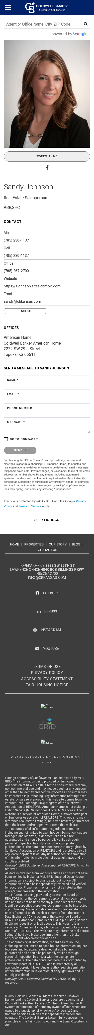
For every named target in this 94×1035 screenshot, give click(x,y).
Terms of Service (30, 506)
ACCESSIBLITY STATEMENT (47, 679)
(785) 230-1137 (16, 240)
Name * (13, 380)
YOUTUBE (51, 648)
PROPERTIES (34, 544)
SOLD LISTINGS (46, 520)
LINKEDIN (50, 611)
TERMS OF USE (47, 666)
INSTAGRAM (50, 630)
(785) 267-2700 (16, 271)
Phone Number (19, 408)
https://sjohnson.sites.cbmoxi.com (32, 286)
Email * (13, 394)
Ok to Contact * (24, 439)
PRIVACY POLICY (47, 672)
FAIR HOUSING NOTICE (47, 685)
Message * (16, 422)
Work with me (47, 156)
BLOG (76, 544)
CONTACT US (47, 550)
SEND (19, 450)
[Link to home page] (47, 7)
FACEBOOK (50, 593)
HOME (14, 544)
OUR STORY (58, 544)
